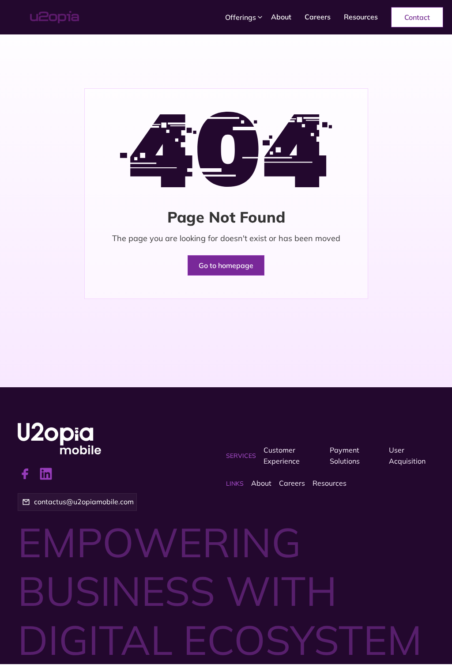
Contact (417, 17)
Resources (361, 16)
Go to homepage (226, 265)
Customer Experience (282, 456)
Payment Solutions (345, 456)
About (281, 16)
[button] (241, 17)
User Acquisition (407, 456)
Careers (318, 16)
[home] (79, 17)
